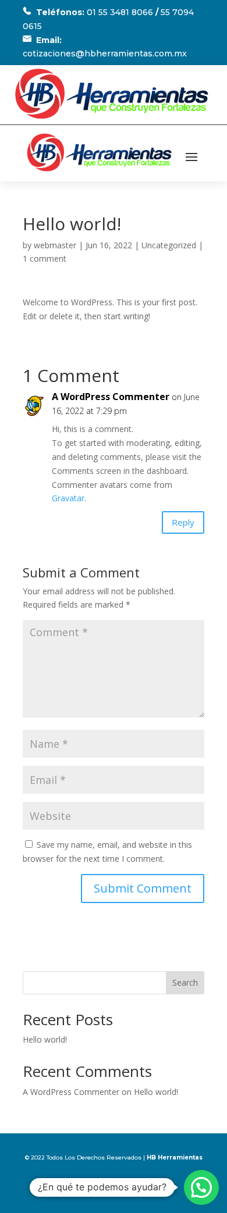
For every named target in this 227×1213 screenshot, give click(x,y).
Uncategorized (168, 245)
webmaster (55, 245)
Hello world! (45, 1039)
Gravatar (68, 498)
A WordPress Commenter (110, 396)
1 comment (44, 258)
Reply (183, 522)
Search (185, 982)
